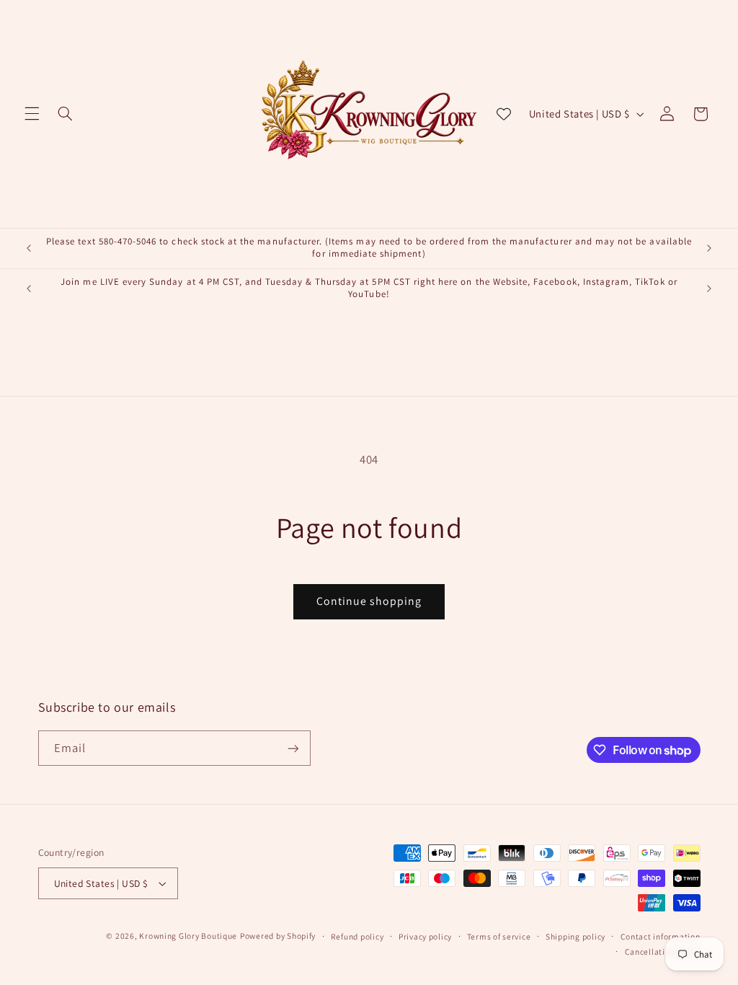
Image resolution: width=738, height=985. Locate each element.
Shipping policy (575, 936)
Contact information (661, 936)
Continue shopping (369, 601)
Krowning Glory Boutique (188, 935)
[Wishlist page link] (504, 114)
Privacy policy (425, 936)
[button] (31, 114)
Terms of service (499, 936)
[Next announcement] (709, 248)
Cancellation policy (663, 951)
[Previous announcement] (29, 248)
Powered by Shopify (278, 935)
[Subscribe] (292, 748)
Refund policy (357, 936)
